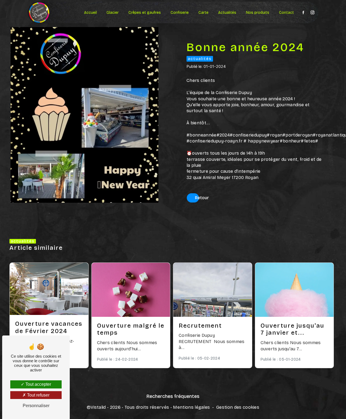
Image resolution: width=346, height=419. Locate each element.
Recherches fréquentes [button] (173, 396)
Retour (202, 197)
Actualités (227, 12)
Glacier (113, 12)
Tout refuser (37, 395)
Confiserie (180, 12)
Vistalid (98, 407)
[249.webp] (84, 115)
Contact (286, 12)
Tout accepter (37, 384)
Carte (203, 12)
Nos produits (257, 12)
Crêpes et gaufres (144, 12)
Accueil (90, 12)
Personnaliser (36, 405)
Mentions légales (191, 407)
